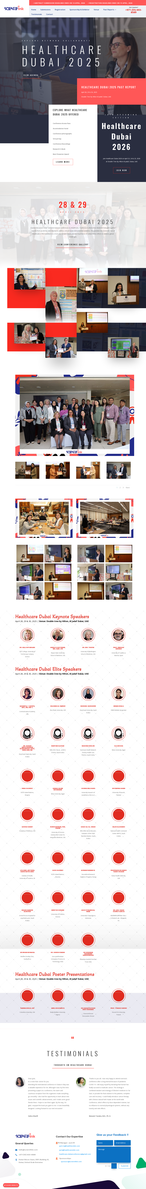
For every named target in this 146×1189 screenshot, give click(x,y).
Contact (49, 14)
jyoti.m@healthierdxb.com (69, 1146)
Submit (124, 1165)
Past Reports (108, 10)
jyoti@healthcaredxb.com (69, 1150)
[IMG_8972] (58, 478)
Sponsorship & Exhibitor (79, 10)
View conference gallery (73, 244)
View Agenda (31, 75)
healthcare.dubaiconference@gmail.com (75, 1154)
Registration (60, 10)
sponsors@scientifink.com (71, 1162)
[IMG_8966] (88, 478)
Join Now (121, 170)
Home (33, 10)
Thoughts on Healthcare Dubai (73, 1065)
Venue (96, 10)
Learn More (63, 162)
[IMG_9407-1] (119, 478)
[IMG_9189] (27, 478)
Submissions (45, 10)
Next (128, 487)
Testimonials (36, 14)
